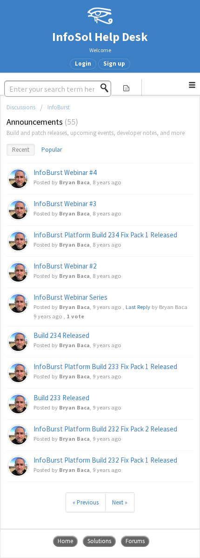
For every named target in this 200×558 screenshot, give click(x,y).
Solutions (99, 541)
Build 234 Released (61, 335)
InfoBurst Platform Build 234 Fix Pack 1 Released (105, 234)
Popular (51, 150)
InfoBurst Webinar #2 (65, 266)
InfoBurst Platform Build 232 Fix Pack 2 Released (105, 428)
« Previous (86, 502)
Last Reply (138, 306)
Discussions (21, 107)
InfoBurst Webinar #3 (65, 203)
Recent (20, 150)
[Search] (107, 88)
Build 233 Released (61, 397)
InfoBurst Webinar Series (70, 297)
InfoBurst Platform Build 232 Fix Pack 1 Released (105, 460)
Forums (135, 541)
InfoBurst (58, 107)
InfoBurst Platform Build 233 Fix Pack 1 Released (105, 366)
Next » (119, 502)
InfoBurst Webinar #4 (65, 172)
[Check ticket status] (126, 87)
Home (65, 541)
